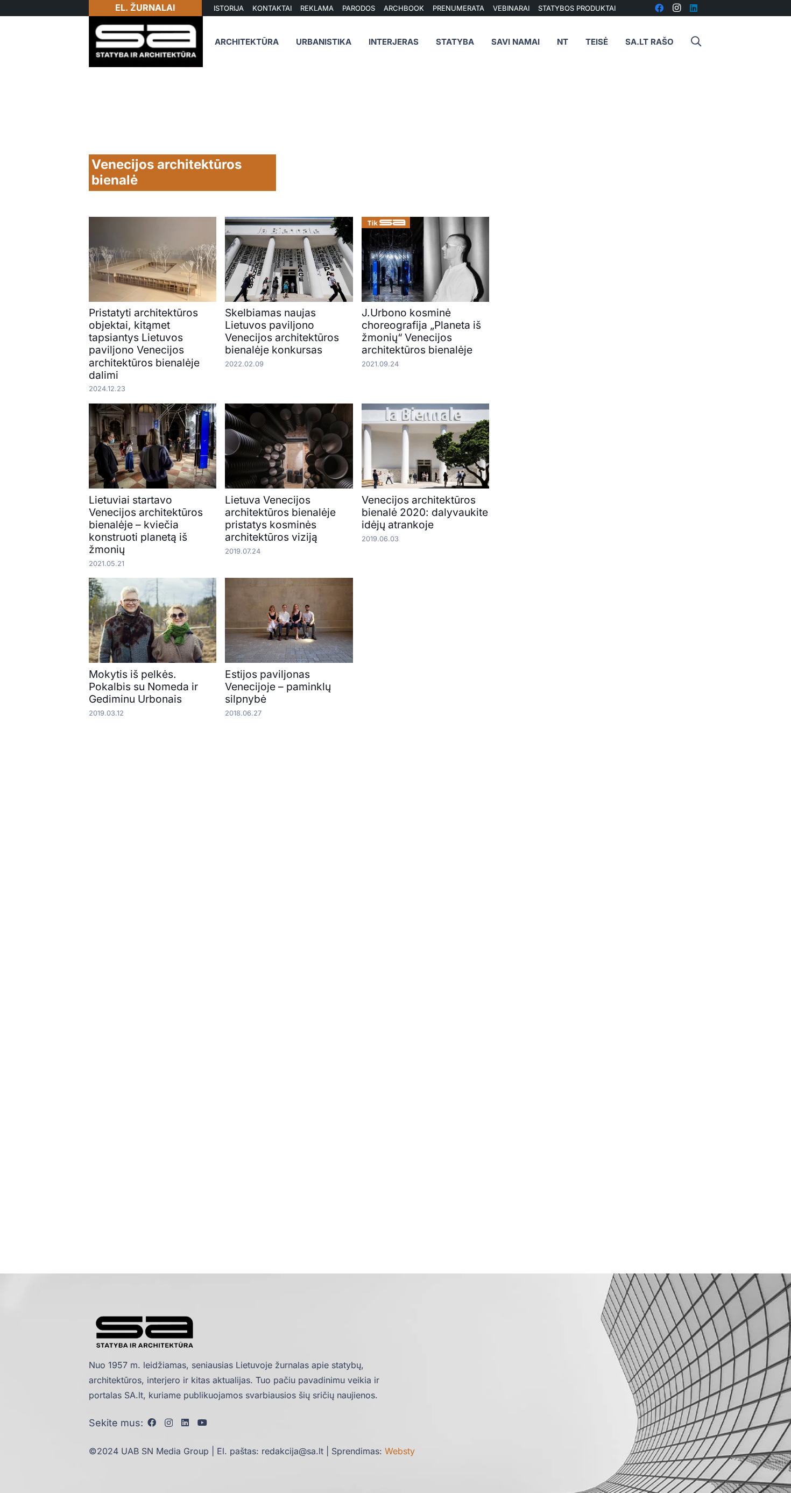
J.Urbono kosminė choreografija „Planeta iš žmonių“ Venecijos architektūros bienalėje (421, 331)
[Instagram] (169, 1423)
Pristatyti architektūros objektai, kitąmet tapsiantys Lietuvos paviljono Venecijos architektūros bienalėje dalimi (144, 343)
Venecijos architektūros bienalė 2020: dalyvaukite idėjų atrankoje (425, 512)
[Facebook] (151, 1422)
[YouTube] (202, 1422)
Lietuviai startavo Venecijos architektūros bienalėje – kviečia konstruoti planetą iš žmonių (146, 524)
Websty (400, 1451)
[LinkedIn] (185, 1422)
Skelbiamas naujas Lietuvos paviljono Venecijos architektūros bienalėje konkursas (282, 331)
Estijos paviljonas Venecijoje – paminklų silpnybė (278, 686)
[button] (695, 42)
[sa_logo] (146, 41)
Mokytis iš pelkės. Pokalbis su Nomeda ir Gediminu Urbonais (143, 686)
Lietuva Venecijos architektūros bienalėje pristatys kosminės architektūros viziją (280, 518)
